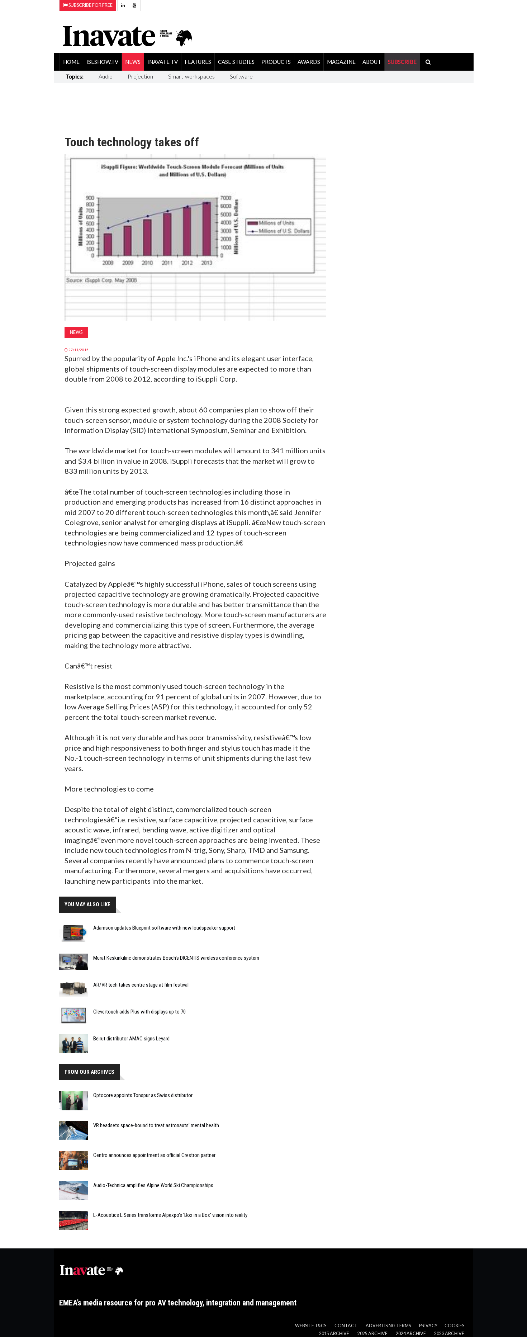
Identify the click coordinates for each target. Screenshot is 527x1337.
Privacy (428, 1325)
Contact (345, 1325)
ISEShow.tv (102, 61)
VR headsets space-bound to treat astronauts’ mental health (156, 1125)
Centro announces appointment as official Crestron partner (154, 1155)
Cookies (454, 1325)
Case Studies (236, 61)
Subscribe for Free (90, 5)
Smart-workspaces (191, 76)
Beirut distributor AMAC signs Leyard (131, 1038)
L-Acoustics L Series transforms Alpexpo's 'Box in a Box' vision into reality (170, 1215)
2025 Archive (372, 1333)
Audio (106, 76)
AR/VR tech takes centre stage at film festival (141, 985)
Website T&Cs (310, 1325)
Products (276, 61)
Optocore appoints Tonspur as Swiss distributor (143, 1095)
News (133, 61)
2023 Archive (449, 1333)
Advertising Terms (388, 1325)
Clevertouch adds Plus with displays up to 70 (139, 1011)
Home (71, 61)
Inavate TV (162, 61)
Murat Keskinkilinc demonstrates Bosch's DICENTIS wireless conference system (176, 958)
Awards (309, 61)
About (371, 61)
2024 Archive (411, 1333)
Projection (140, 76)
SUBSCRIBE (402, 61)
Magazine (341, 61)
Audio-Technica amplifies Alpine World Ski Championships (153, 1185)
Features (198, 61)
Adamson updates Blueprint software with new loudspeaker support (164, 928)
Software (241, 76)
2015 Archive (334, 1333)
